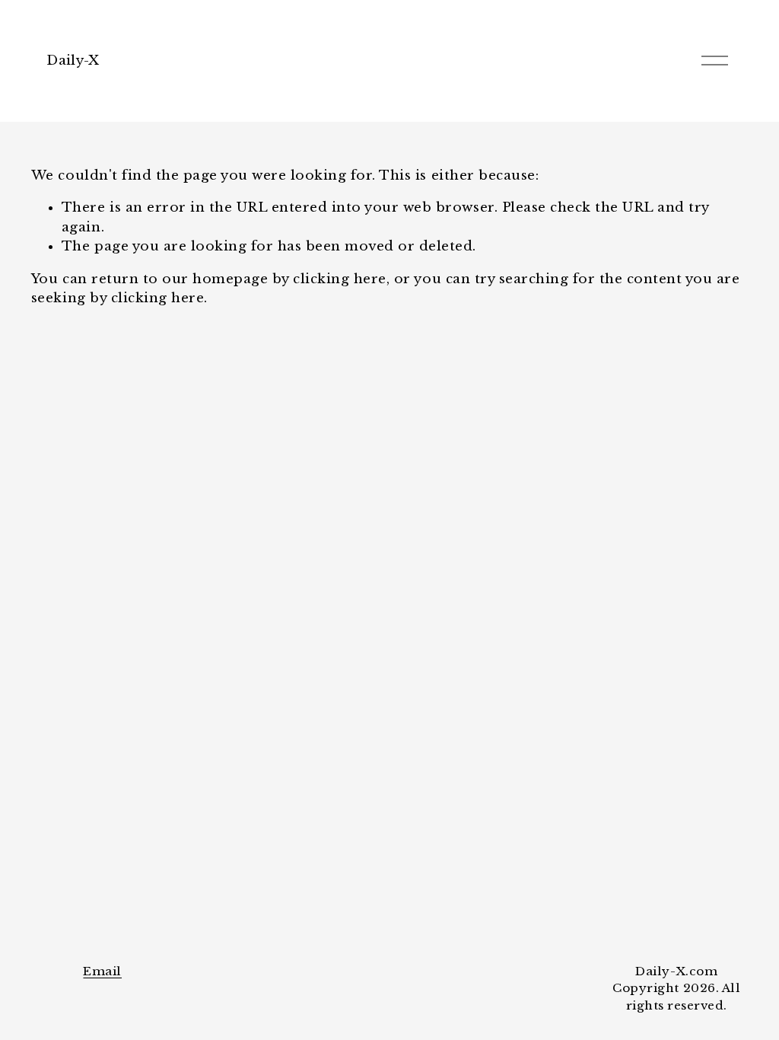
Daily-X (72, 61)
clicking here (339, 279)
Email (102, 971)
